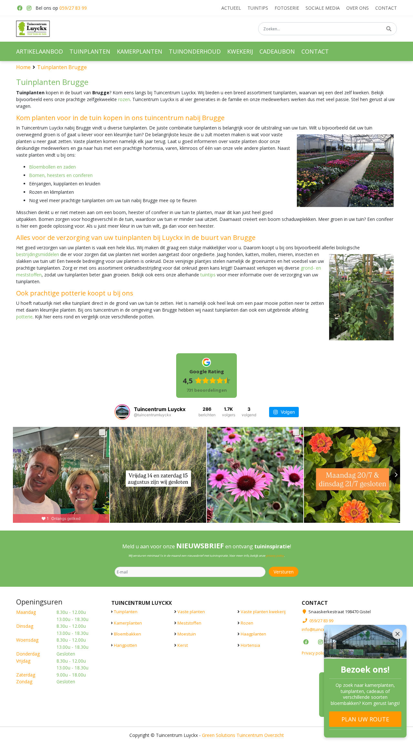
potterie (24, 317)
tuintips (208, 275)
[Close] (397, 634)
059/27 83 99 (73, 8)
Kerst (182, 645)
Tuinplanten (125, 612)
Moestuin (186, 634)
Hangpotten (125, 645)
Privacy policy (314, 653)
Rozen (247, 623)
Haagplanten (253, 634)
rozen (124, 99)
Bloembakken (127, 634)
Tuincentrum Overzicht (260, 735)
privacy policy (275, 555)
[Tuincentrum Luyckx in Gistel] (33, 29)
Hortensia (250, 645)
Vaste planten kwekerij (263, 612)
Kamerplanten (128, 623)
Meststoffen (189, 623)
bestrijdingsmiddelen (37, 254)
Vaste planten (191, 612)
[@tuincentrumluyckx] (122, 412)
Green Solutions (218, 735)
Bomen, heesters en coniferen (61, 175)
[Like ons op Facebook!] (19, 8)
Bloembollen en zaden (52, 167)
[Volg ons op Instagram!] (29, 8)
